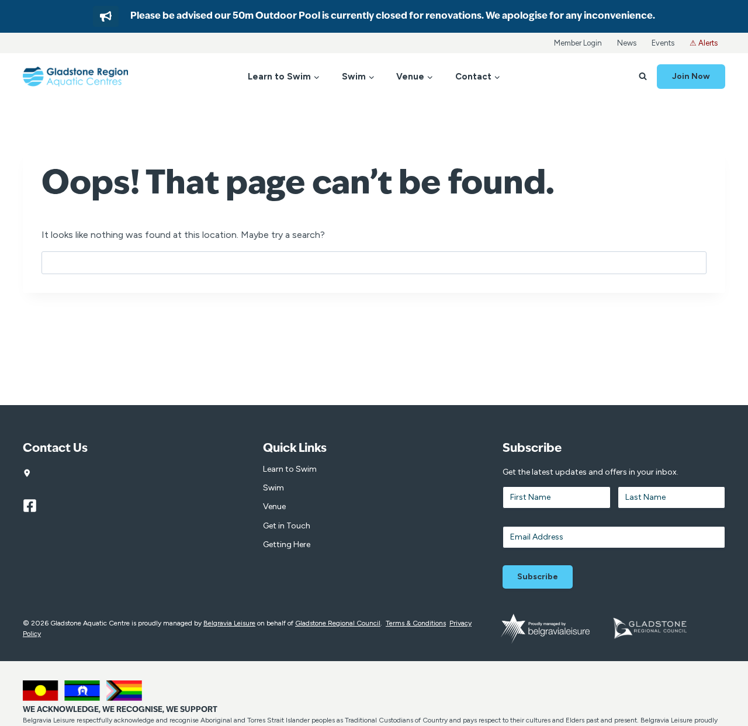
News (626, 43)
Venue (274, 506)
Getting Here (286, 544)
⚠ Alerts (704, 43)
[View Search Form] (643, 76)
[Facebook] (35, 505)
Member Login (578, 43)
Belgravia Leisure (229, 623)
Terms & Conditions (416, 623)
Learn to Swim (290, 469)
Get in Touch (286, 526)
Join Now (691, 76)
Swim (273, 488)
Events (663, 43)
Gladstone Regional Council (337, 623)
